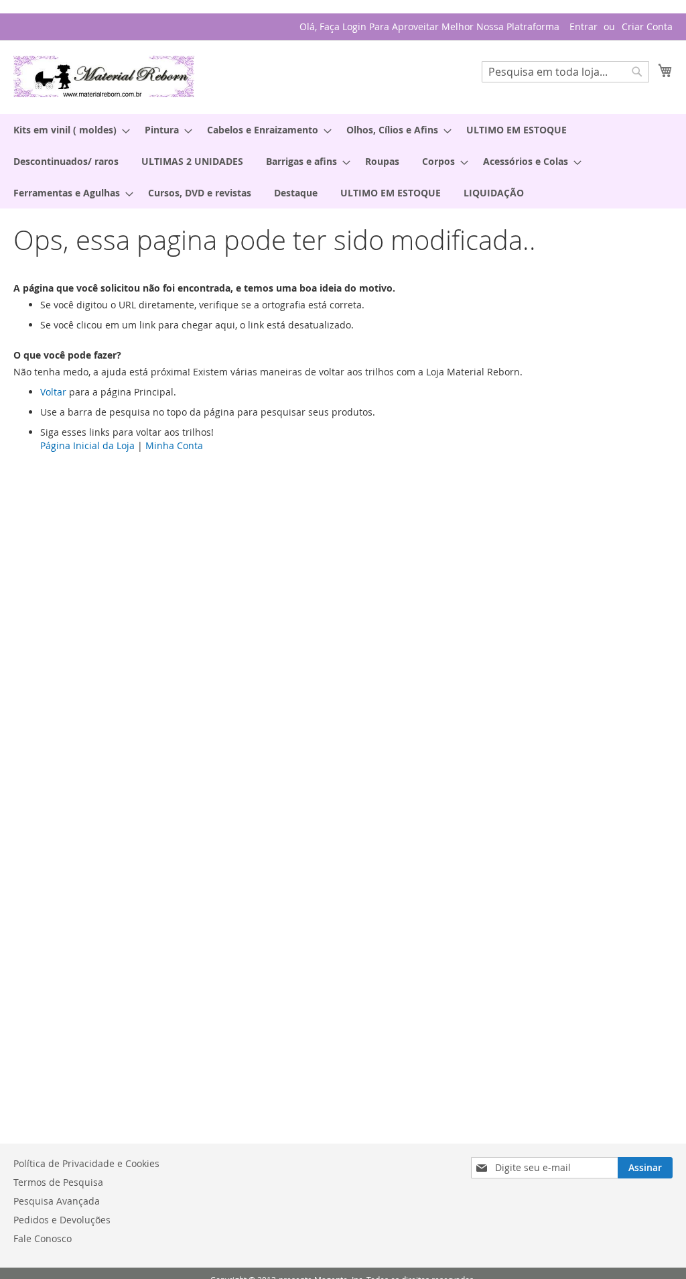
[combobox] (565, 71)
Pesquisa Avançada (56, 1201)
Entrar (583, 26)
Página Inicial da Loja (87, 445)
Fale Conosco (42, 1238)
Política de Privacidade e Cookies (86, 1163)
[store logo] (103, 76)
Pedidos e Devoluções (62, 1219)
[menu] (343, 161)
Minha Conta (174, 445)
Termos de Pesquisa (58, 1182)
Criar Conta (647, 26)
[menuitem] (67, 129)
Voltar (53, 391)
